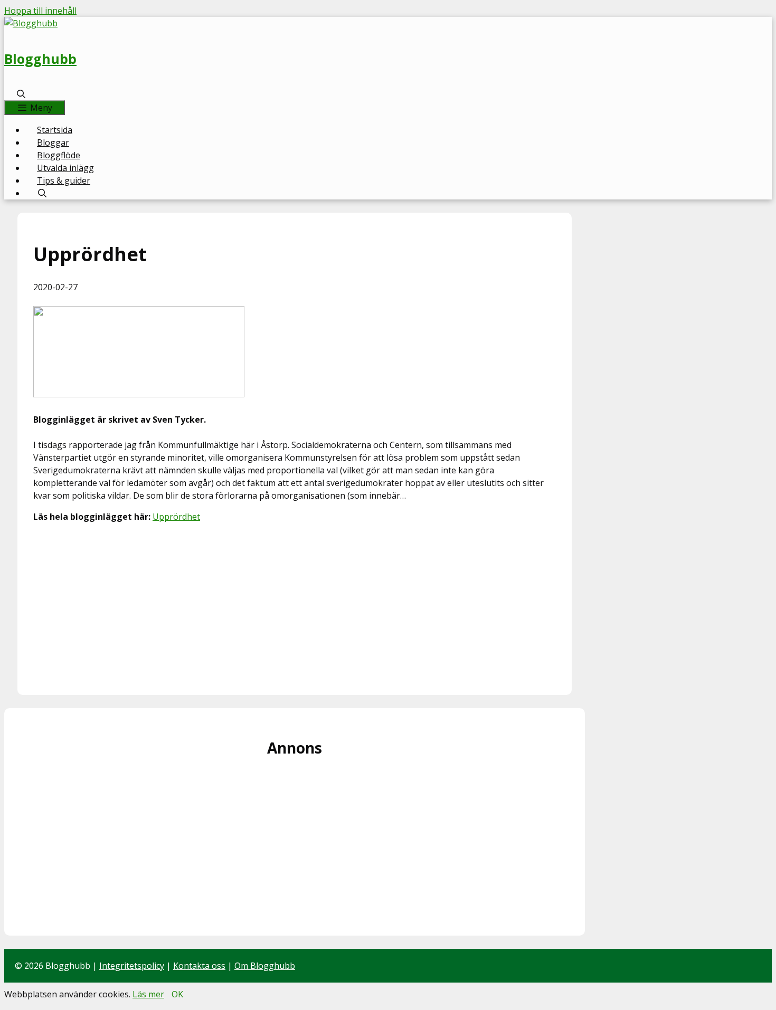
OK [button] (177, 994)
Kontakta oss (199, 965)
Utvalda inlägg (65, 168)
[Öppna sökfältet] (21, 94)
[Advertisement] (294, 605)
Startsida (54, 130)
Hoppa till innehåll (40, 10)
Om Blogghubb (264, 965)
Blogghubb (40, 59)
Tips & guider (63, 180)
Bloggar (53, 142)
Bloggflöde (58, 155)
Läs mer (148, 994)
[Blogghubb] (31, 23)
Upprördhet (176, 516)
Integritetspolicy (131, 965)
